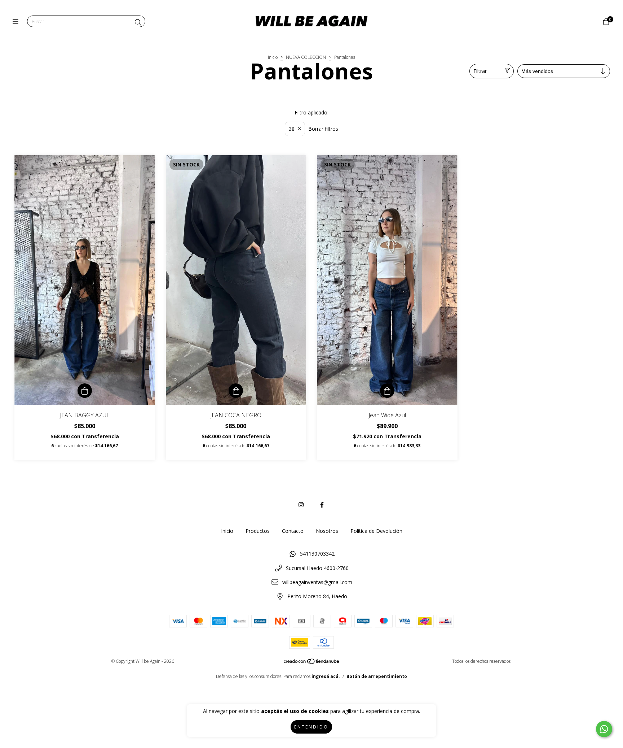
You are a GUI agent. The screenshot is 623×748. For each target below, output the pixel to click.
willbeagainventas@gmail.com (317, 582)
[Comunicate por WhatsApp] (604, 729)
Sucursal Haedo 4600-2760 (317, 568)
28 (292, 129)
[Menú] (17, 21)
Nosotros (327, 530)
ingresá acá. (326, 676)
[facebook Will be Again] (322, 505)
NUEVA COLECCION (306, 57)
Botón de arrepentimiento (376, 676)
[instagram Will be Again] (301, 505)
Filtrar (480, 71)
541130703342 (317, 553)
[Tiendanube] (312, 663)
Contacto (293, 530)
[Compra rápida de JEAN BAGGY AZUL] (85, 390)
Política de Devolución (376, 530)
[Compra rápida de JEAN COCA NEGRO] (236, 390)
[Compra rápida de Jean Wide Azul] (387, 390)
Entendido (311, 727)
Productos (258, 530)
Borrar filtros (323, 128)
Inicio (273, 57)
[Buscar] (138, 22)
